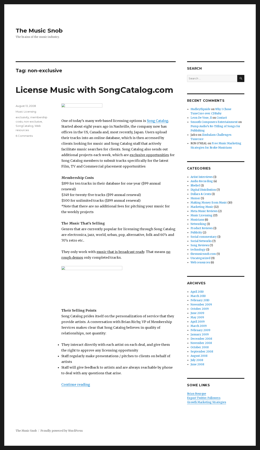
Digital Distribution (203, 190)
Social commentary (204, 237)
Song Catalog (157, 121)
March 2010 (198, 296)
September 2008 (202, 351)
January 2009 (200, 334)
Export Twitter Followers (203, 398)
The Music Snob (39, 30)
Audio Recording (202, 181)
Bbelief (195, 185)
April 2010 (197, 291)
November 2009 (201, 304)
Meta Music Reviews (204, 211)
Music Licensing (26, 111)
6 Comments (24, 135)
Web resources (200, 262)
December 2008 (201, 339)
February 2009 (200, 330)
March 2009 (199, 326)
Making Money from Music (209, 202)
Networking (198, 224)
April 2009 (198, 321)
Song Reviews (200, 245)
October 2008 (200, 347)
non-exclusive (33, 121)
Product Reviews (202, 228)
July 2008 (197, 360)
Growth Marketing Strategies (206, 402)
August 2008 (199, 356)
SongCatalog (24, 125)
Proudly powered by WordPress (61, 430)
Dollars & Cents (201, 194)
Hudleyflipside (200, 109)
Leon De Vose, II (201, 117)
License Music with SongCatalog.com (94, 90)
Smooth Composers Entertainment (214, 122)
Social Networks (201, 241)
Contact (222, 117)
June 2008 (197, 364)
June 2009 (197, 313)
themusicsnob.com (203, 254)
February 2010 (200, 300)
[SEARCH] (240, 78)
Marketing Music (202, 207)
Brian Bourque (196, 393)
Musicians (197, 219)
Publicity (196, 232)
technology (198, 249)
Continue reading (75, 384)
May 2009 (197, 317)
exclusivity (22, 117)
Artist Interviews (202, 177)
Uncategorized (200, 258)
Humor (195, 198)
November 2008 (201, 343)
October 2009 (200, 309)
